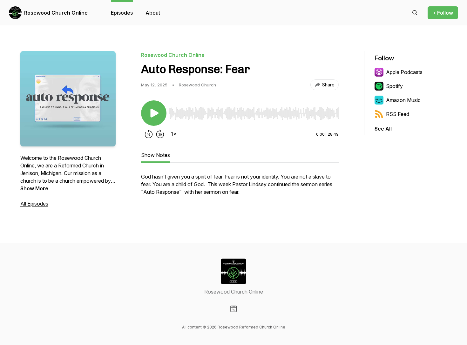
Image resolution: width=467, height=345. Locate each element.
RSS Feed (397, 114)
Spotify (394, 86)
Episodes (122, 13)
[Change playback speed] (173, 134)
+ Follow (443, 13)
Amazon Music (403, 100)
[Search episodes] (414, 13)
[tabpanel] (240, 187)
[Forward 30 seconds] (160, 134)
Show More (34, 188)
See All (383, 128)
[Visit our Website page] (233, 309)
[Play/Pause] (153, 113)
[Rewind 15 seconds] (148, 134)
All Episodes (34, 203)
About (153, 13)
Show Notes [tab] (155, 155)
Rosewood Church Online (56, 13)
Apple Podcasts (404, 72)
